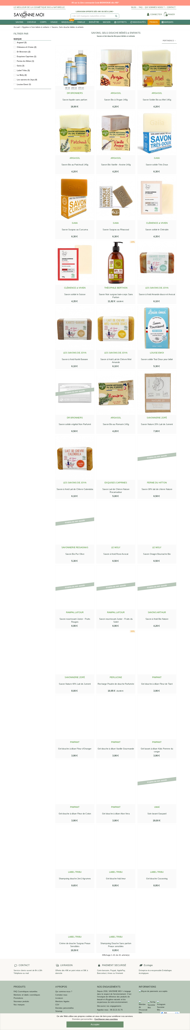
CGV (57, 1005)
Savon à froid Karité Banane (75, 359)
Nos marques (19, 1005)
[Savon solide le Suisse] (74, 263)
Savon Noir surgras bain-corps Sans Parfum (116, 295)
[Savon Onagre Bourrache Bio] (157, 522)
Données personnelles (64, 1008)
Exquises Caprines (26, 56)
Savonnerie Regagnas (74, 547)
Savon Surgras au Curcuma (75, 229)
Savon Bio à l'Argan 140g (116, 99)
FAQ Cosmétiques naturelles (25, 991)
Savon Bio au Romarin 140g (116, 424)
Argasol (21, 42)
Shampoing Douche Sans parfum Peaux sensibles (115, 944)
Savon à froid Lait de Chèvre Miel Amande (115, 360)
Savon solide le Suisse (74, 294)
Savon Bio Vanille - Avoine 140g (116, 164)
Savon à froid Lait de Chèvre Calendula (75, 489)
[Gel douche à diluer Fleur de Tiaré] (157, 652)
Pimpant (156, 677)
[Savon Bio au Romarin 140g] (116, 392)
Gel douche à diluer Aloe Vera (116, 813)
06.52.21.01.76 (116, 1010)
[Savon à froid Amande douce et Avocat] (157, 263)
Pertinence (168, 41)
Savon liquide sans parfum (74, 99)
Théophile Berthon (115, 288)
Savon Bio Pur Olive (74, 554)
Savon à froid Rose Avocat (115, 554)
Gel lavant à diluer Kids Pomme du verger (157, 750)
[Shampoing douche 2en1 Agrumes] (74, 847)
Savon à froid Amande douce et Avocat (157, 294)
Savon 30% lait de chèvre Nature (157, 489)
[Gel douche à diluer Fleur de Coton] (74, 782)
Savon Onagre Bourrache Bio (157, 554)
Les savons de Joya (27, 80)
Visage (54, 22)
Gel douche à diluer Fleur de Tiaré (157, 684)
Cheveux (31, 22)
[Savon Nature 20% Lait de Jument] (157, 392)
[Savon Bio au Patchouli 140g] (74, 133)
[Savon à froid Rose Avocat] (116, 522)
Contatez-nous (61, 995)
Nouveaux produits (21, 1001)
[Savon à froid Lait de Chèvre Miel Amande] (116, 327)
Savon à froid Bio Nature (156, 619)
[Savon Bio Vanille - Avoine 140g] (116, 133)
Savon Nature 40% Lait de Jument (75, 684)
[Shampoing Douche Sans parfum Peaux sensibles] (116, 912)
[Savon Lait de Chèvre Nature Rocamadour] (116, 457)
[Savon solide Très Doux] (157, 133)
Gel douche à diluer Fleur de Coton (75, 813)
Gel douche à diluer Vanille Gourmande (116, 748)
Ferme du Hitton (25, 61)
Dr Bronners (23, 52)
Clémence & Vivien (26, 47)
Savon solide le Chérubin (157, 229)
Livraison (59, 998)
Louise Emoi (24, 84)
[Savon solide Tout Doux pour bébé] (157, 327)
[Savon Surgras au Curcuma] (74, 198)
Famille (81, 22)
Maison (106, 22)
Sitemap (58, 1011)
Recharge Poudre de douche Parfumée (116, 684)
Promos (154, 22)
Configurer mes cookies (106, 1019)
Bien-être (94, 22)
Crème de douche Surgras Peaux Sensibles (75, 944)
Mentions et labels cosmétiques (27, 995)
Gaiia (20, 66)
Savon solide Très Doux (157, 164)
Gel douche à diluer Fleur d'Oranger (74, 748)
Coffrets (122, 22)
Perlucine (116, 677)
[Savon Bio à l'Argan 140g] (116, 68)
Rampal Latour (75, 612)
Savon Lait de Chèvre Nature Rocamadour (115, 490)
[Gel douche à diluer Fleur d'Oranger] (74, 717)
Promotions (18, 998)
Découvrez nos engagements (109, 1006)
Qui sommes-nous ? (63, 991)
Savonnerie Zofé (157, 417)
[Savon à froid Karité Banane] (74, 327)
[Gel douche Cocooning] (157, 847)
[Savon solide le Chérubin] (157, 198)
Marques (168, 22)
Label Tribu (23, 70)
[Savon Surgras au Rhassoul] (116, 198)
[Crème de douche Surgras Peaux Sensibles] (74, 912)
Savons (19, 22)
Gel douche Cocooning (156, 878)
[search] (116, 16)
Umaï (157, 807)
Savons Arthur (157, 612)
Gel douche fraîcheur (116, 878)
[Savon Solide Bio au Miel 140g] (157, 68)
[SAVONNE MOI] (29, 14)
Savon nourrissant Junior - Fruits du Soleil (116, 620)
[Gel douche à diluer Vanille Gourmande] (116, 717)
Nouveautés (139, 22)
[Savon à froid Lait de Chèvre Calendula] (74, 457)
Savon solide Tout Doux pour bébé (157, 359)
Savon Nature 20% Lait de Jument (157, 424)
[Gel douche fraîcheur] (116, 847)
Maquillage (67, 21)
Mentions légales (62, 1001)
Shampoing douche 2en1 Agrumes (75, 878)
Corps (43, 22)
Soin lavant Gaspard (156, 813)
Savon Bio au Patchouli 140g (74, 164)
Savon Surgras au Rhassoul (116, 229)
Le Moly (22, 75)
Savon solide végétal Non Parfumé (75, 424)
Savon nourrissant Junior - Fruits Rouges (75, 620)
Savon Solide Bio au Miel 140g (157, 99)
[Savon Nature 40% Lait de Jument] (74, 652)
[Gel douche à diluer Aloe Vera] (116, 782)
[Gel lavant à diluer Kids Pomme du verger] (157, 717)
